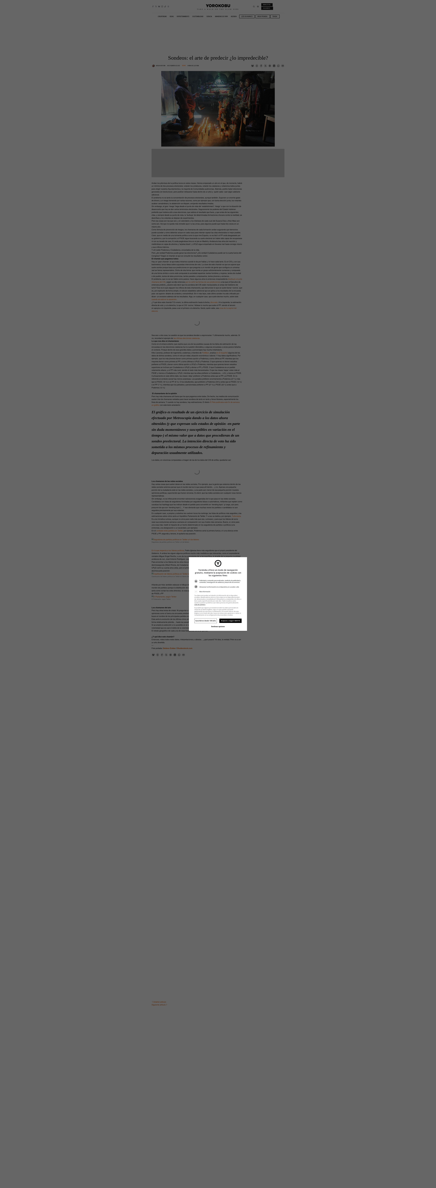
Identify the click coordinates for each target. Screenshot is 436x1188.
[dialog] (218, 594)
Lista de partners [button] (199, 605)
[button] (218, 591)
